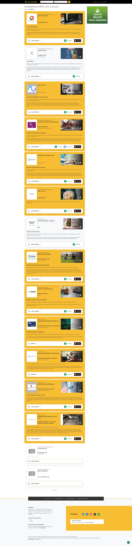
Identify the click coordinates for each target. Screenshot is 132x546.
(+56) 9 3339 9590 (35, 311)
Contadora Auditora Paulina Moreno (48, 122)
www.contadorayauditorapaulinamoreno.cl (45, 128)
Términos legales (42, 528)
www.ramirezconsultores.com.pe (43, 390)
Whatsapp (69, 40)
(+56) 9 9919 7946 (35, 40)
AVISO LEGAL (31, 539)
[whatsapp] (99, 514)
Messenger (69, 146)
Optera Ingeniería (43, 471)
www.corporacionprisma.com (43, 327)
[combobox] (46, 2)
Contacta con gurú (70, 498)
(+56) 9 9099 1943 (35, 112)
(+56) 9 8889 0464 (35, 146)
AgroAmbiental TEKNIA (44, 254)
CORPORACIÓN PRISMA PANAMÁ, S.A (48, 321)
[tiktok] (95, 514)
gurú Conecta (49, 498)
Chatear (78, 40)
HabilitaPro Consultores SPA (46, 155)
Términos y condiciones (82, 498)
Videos (31, 521)
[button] (54, 490)
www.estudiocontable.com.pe (43, 359)
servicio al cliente (90, 522)
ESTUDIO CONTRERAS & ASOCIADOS (48, 353)
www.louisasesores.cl (41, 56)
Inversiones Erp (42, 448)
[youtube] (91, 514)
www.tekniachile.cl (41, 260)
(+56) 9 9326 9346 (35, 76)
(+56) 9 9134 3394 (35, 407)
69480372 (33, 343)
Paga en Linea (42, 191)
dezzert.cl (39, 295)
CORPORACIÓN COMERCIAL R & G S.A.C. (47, 417)
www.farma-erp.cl (41, 454)
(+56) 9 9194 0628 (35, 438)
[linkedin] (87, 514)
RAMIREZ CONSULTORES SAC (46, 384)
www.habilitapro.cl (41, 162)
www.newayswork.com (42, 92)
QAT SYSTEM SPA (43, 16)
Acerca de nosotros (59, 498)
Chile (105, 2)
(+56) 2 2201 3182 (35, 461)
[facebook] (83, 514)
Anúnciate (98, 2)
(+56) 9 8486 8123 (35, 181)
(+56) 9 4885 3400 (35, 211)
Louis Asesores (42, 50)
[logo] (32, 18)
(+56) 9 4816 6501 (35, 279)
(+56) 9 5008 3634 (35, 483)
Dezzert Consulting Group (45, 289)
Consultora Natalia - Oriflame (46, 221)
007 (31, 520)
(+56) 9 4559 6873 (35, 244)
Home (25, 9)
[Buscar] (69, 2)
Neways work (41, 85)
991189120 (33, 374)
